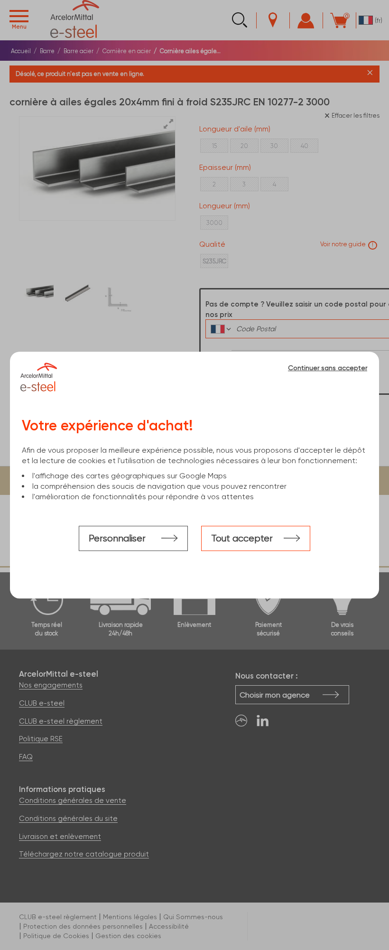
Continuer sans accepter (327, 368)
